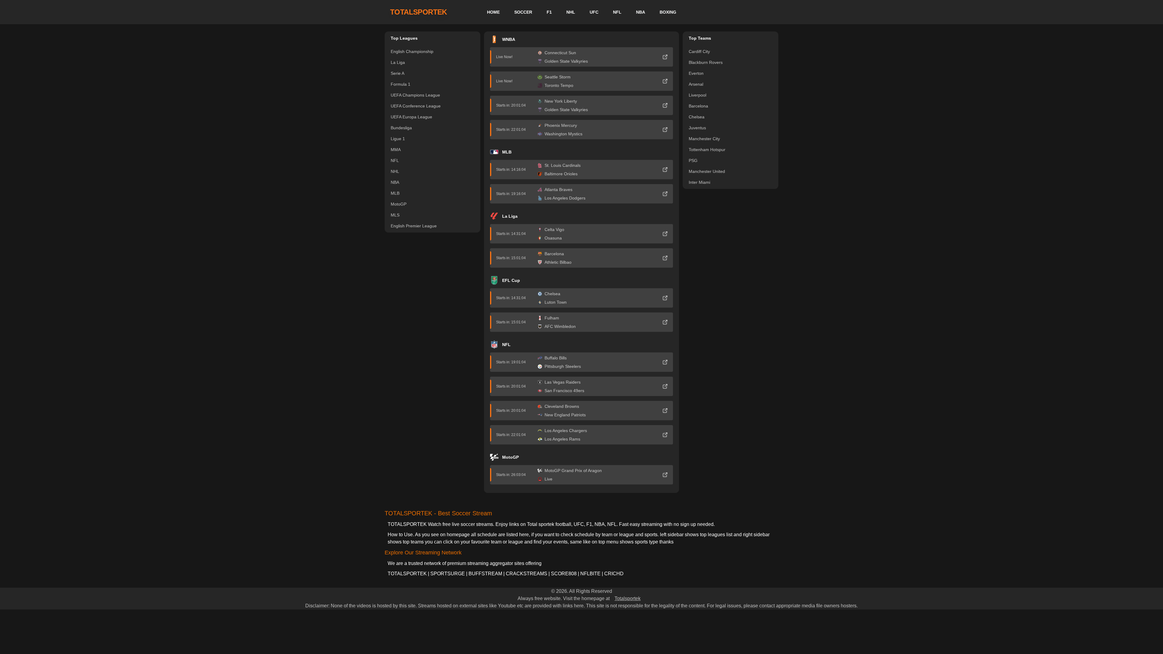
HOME (493, 12)
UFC (594, 12)
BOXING (668, 12)
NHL (570, 12)
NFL (617, 12)
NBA (640, 12)
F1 (549, 12)
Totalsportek (628, 598)
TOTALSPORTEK (418, 12)
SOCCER (523, 12)
